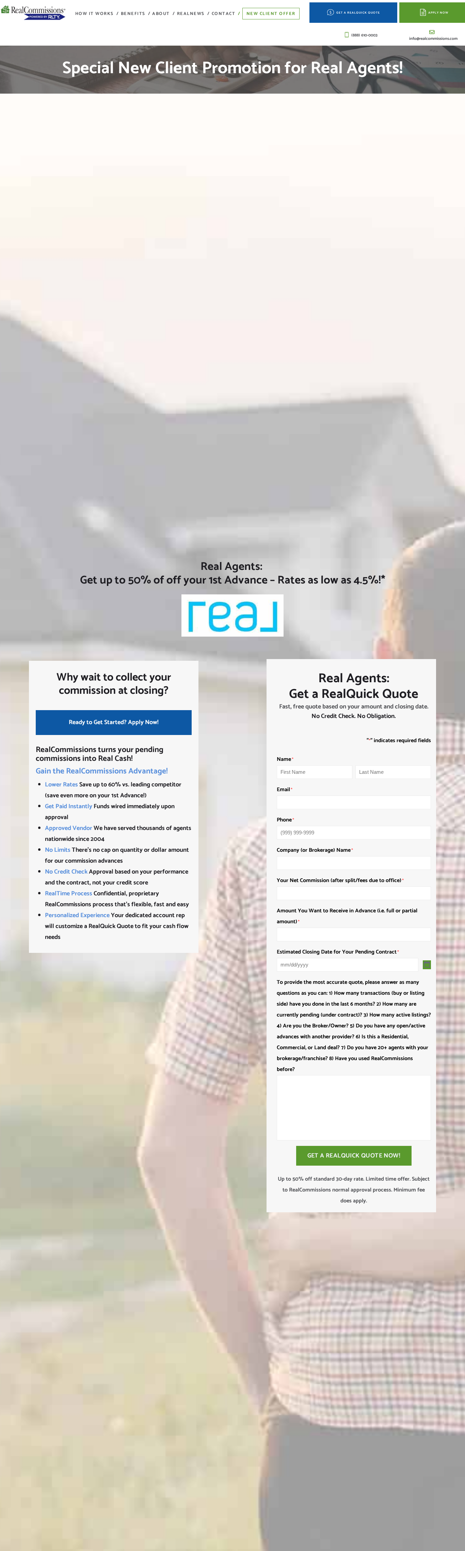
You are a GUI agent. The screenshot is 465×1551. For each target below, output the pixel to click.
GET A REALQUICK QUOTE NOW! (353, 1156)
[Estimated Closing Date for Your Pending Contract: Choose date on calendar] (427, 964)
